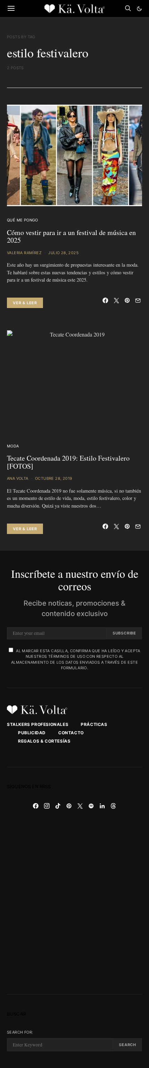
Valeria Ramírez (24, 252)
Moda (13, 446)
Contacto (71, 732)
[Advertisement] (74, 903)
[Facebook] (36, 806)
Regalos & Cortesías (44, 741)
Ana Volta (17, 478)
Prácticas (94, 724)
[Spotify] (91, 806)
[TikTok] (58, 806)
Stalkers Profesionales (37, 724)
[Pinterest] (69, 806)
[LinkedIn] (102, 806)
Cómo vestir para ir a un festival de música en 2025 (71, 236)
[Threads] (113, 806)
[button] (139, 8)
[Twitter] (80, 806)
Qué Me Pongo (22, 220)
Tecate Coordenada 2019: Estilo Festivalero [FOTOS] (68, 462)
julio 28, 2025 (63, 252)
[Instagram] (47, 806)
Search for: (20, 1032)
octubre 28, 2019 (53, 478)
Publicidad (32, 732)
